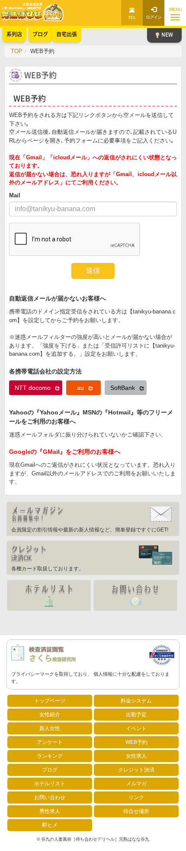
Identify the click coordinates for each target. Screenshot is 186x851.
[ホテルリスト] (49, 595)
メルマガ (136, 784)
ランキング (50, 756)
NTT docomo (33, 387)
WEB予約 (136, 742)
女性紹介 (49, 715)
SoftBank (123, 387)
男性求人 (49, 811)
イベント (136, 728)
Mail (14, 195)
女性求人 (136, 756)
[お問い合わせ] (135, 595)
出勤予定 (136, 715)
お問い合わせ (49, 797)
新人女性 (49, 728)
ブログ (50, 770)
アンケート (50, 742)
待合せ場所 (136, 811)
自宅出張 (66, 34)
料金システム (136, 701)
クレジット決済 (136, 770)
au (81, 387)
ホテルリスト (49, 784)
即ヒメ (50, 825)
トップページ (49, 701)
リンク (136, 797)
